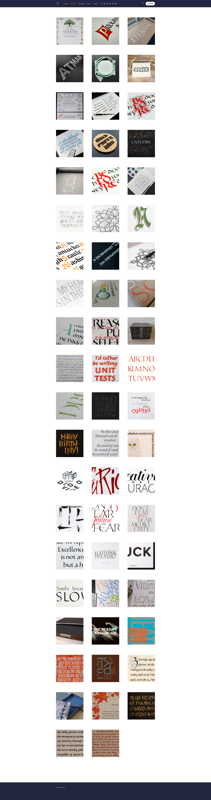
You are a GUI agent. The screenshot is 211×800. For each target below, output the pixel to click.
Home (66, 3)
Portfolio (73, 3)
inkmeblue (58, 787)
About (89, 3)
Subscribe (150, 3)
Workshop (81, 3)
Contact (95, 3)
